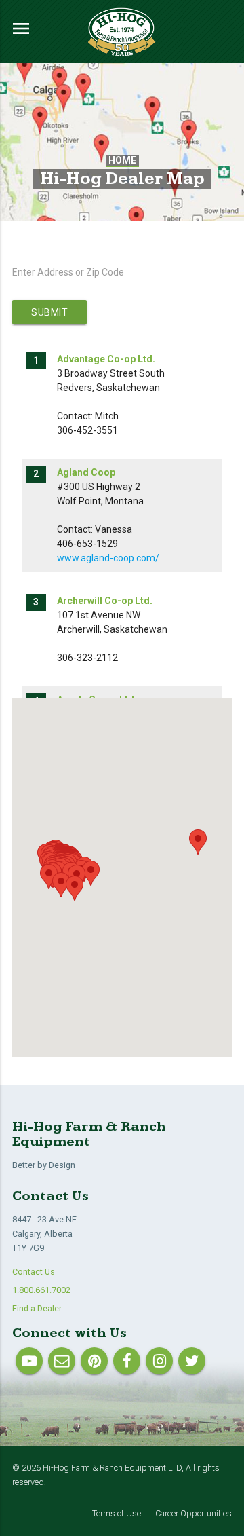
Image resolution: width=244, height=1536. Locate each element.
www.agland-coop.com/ (108, 557)
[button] (91, 873)
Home (122, 160)
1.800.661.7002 (41, 1290)
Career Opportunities (193, 1513)
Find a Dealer (37, 1308)
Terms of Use (116, 1513)
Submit (49, 312)
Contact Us (33, 1272)
